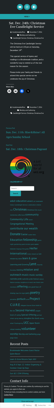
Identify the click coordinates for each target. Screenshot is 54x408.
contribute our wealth (24, 228)
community (32, 214)
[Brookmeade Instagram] (27, 7)
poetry (35, 292)
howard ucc (35, 254)
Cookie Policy (8, 395)
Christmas (30, 38)
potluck (21, 299)
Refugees (23, 305)
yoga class (14, 338)
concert (31, 220)
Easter (24, 234)
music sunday (36, 274)
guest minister (26, 244)
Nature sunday (15, 282)
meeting (19, 270)
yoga (39, 334)
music (25, 274)
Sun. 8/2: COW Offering (19, 373)
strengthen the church (31, 318)
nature (41, 279)
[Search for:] (22, 188)
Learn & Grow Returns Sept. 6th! (23, 359)
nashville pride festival (30, 279)
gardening (17, 244)
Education (16, 240)
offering (22, 286)
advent (30, 201)
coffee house (21, 215)
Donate (15, 234)
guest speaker (35, 244)
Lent (33, 263)
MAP (20, 182)
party (27, 293)
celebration (32, 205)
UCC (26, 323)
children (38, 205)
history (29, 254)
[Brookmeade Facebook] (34, 7)
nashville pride (16, 279)
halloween (13, 249)
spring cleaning (18, 318)
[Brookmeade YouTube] (20, 7)
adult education (18, 200)
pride (27, 299)
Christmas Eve (39, 38)
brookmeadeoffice (18, 32)
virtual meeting (15, 329)
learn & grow (29, 258)
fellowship (30, 240)
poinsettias (13, 299)
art (34, 201)
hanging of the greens (22, 249)
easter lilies (32, 235)
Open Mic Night (20, 293)
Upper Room (34, 323)
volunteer (28, 328)
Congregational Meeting (22, 223)
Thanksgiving (18, 323)
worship (14, 333)
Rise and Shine (31, 305)
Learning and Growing (19, 264)
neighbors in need (26, 282)
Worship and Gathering (27, 35)
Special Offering (28, 314)
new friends (36, 282)
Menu (31, 17)
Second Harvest (25, 310)
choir (11, 210)
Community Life (19, 219)
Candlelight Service (19, 38)
